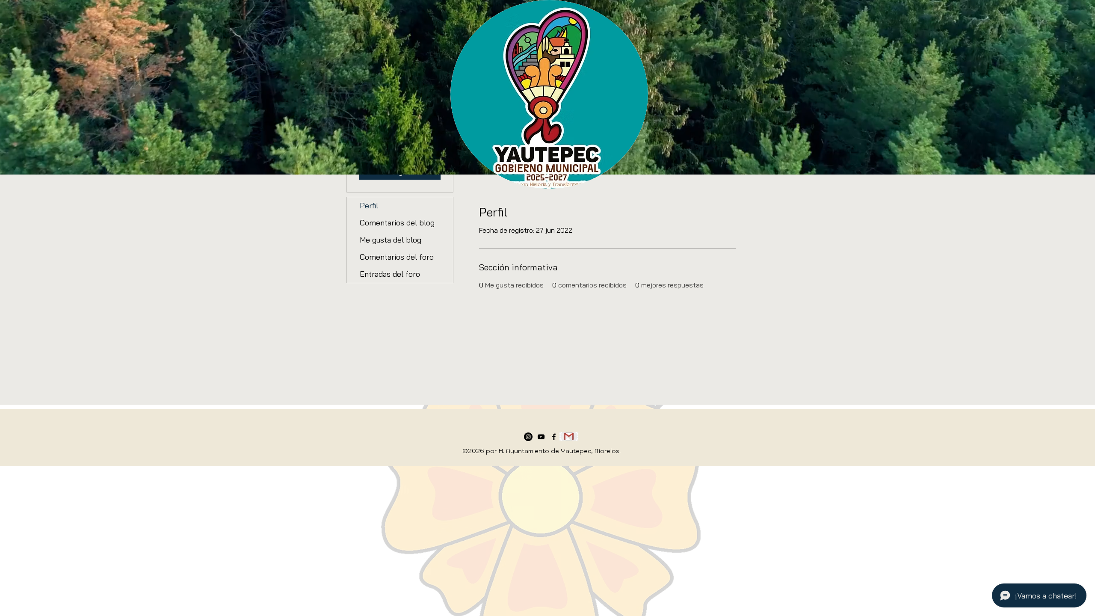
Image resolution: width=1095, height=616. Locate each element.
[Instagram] (528, 436)
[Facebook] (554, 436)
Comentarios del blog (397, 223)
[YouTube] (541, 436)
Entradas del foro (390, 274)
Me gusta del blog (390, 240)
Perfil (369, 205)
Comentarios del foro (397, 257)
